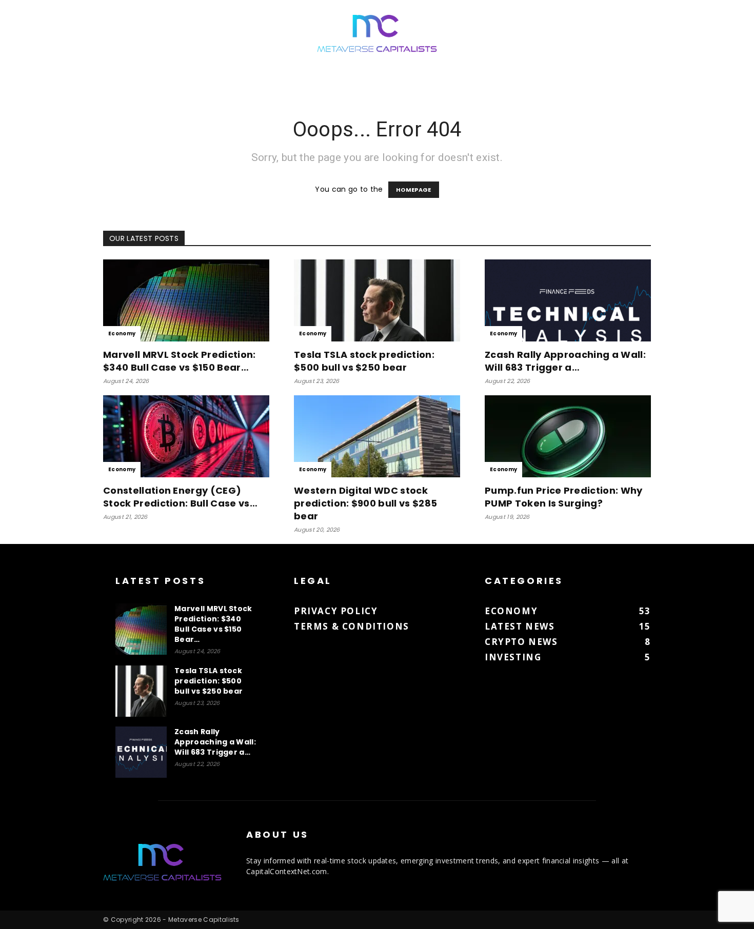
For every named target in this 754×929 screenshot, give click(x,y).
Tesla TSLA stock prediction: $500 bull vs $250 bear (364, 361)
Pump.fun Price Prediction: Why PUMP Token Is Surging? (564, 497)
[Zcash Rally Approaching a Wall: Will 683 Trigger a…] (568, 300)
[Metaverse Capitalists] (377, 34)
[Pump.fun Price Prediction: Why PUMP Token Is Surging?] (568, 436)
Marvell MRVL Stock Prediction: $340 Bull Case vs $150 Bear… (179, 361)
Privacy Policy (336, 611)
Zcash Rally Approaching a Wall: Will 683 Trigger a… (565, 361)
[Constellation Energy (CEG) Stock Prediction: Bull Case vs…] (186, 436)
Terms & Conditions (351, 626)
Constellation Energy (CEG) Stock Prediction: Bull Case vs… (180, 497)
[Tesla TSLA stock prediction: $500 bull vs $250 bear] (377, 300)
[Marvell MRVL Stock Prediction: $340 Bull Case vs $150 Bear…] (186, 300)
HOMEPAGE (413, 190)
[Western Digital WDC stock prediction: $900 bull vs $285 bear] (377, 436)
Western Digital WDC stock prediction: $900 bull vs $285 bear (365, 503)
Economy (121, 333)
